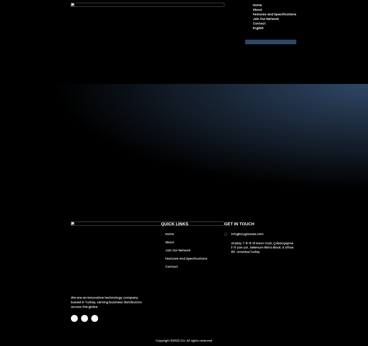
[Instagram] (84, 318)
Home (257, 5)
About (257, 10)
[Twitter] (94, 318)
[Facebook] (74, 318)
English (258, 28)
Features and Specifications (274, 14)
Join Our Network (266, 19)
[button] (270, 42)
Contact (259, 23)
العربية (264, 37)
